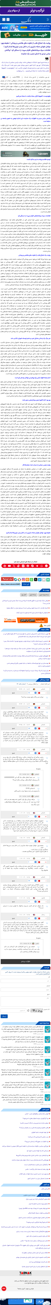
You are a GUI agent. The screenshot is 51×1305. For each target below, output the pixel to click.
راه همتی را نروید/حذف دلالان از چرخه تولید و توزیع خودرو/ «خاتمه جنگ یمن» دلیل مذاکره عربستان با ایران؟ (26, 642)
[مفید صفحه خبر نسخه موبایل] (25, 10)
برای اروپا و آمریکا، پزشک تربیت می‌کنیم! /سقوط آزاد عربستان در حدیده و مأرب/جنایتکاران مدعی (26, 672)
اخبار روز (23, 595)
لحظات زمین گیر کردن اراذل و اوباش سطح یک (35, 1253)
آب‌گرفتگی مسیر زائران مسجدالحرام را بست (36, 1165)
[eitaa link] (18, 565)
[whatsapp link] (41, 565)
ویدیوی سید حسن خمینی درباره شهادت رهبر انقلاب (34, 1174)
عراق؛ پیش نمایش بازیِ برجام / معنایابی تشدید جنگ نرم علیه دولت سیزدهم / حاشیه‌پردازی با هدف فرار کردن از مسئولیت (27, 650)
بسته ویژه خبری (44, 595)
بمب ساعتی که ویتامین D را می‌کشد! (38, 1137)
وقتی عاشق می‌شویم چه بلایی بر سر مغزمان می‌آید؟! (34, 1128)
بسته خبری (33, 595)
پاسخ (13, 693)
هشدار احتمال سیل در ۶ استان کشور (38, 1179)
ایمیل (48, 986)
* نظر (48, 995)
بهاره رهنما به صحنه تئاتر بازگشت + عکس (37, 1169)
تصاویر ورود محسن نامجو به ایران (38, 1204)
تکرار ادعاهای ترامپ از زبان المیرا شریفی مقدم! (35, 1267)
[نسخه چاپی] (48, 580)
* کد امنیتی (46, 1009)
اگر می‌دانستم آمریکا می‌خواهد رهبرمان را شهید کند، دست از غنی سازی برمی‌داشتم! (24, 1227)
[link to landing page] (26, 19)
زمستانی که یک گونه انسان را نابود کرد (38, 1151)
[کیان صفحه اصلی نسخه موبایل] (25, 1301)
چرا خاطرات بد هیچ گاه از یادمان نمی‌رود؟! (37, 1142)
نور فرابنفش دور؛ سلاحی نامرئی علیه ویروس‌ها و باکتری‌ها (32, 1155)
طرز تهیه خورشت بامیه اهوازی (40, 1132)
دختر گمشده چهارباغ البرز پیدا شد (38, 1262)
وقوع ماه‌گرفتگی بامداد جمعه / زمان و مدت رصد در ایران (32, 1232)
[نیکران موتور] (25, 154)
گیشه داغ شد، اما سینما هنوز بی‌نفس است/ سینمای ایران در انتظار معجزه (27, 608)
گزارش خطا (47, 626)
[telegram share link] (40, 580)
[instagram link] (23, 565)
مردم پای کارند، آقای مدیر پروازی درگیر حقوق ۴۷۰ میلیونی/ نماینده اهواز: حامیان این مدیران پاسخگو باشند (26, 1246)
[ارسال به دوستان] (44, 580)
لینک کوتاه (8, 579)
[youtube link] (9, 565)
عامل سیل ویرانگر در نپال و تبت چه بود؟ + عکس (34, 1241)
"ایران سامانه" (21, 1289)
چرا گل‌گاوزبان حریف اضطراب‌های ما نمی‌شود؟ (36, 1119)
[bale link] (32, 565)
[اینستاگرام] (23, 579)
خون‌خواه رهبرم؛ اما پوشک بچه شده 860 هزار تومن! (33, 1208)
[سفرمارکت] (25, 620)
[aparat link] (4, 565)
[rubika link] (46, 565)
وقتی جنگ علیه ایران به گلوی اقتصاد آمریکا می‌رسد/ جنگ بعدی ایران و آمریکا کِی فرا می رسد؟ (26, 602)
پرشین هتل (44, 1189)
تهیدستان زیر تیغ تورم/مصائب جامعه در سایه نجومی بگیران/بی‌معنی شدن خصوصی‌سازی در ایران (28, 664)
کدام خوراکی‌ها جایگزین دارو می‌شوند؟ (37, 1222)
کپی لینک (26, 584)
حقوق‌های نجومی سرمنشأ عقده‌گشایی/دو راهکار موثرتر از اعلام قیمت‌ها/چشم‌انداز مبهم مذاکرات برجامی (26, 657)
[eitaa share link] (27, 580)
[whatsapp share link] (31, 580)
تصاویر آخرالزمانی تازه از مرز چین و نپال (37, 1199)
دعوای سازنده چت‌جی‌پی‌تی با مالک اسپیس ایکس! (34, 1123)
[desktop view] (8, 19)
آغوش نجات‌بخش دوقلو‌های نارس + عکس (37, 1114)
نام (49, 977)
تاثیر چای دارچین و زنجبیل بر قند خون (37, 1236)
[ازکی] (25, 27)
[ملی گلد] (25, 3)
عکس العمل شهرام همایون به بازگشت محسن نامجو (33, 1218)
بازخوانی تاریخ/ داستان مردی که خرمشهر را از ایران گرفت (32, 613)
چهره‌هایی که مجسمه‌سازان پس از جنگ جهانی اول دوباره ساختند (30, 1160)
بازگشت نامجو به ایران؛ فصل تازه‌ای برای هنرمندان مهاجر (32, 1257)
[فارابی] (25, 35)
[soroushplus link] (27, 565)
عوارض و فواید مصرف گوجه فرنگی (38, 1213)
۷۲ (7, 77)
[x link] (13, 565)
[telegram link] (37, 565)
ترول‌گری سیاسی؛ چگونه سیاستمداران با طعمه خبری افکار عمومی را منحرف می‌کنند (25, 1146)
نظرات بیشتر (25, 961)
